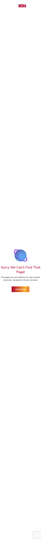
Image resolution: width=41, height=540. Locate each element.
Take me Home (20, 289)
